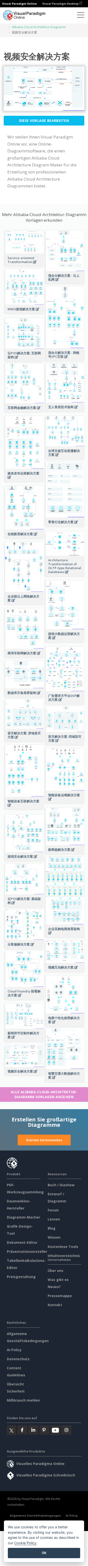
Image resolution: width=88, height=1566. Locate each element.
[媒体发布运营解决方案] (24, 480)
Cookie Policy (25, 1543)
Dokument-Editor (22, 1242)
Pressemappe (60, 1295)
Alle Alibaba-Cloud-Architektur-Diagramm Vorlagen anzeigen (44, 1094)
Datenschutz (18, 1359)
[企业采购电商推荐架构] (65, 935)
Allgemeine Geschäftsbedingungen (35, 1515)
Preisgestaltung (21, 1276)
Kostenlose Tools (63, 1246)
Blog (51, 1228)
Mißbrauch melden (23, 1400)
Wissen (54, 1237)
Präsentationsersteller (27, 1251)
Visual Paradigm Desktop (60, 3)
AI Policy (14, 1349)
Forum (53, 1210)
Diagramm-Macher (23, 1217)
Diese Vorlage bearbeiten (44, 120)
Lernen (54, 1219)
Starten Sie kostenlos (44, 1140)
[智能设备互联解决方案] (24, 808)
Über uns (55, 1270)
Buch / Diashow (61, 1185)
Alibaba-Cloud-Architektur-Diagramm (39, 27)
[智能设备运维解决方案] (65, 802)
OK (44, 1553)
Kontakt (55, 1304)
